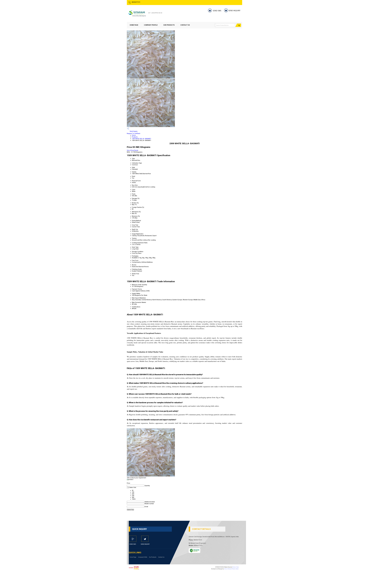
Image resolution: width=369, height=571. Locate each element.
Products (135, 137)
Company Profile (151, 25)
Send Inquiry (133, 131)
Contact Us (185, 25)
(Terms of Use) (235, 567)
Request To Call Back (133, 133)
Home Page (134, 25)
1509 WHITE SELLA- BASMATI (141, 139)
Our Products (169, 25)
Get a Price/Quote (132, 150)
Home (134, 135)
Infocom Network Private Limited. (231, 568)
